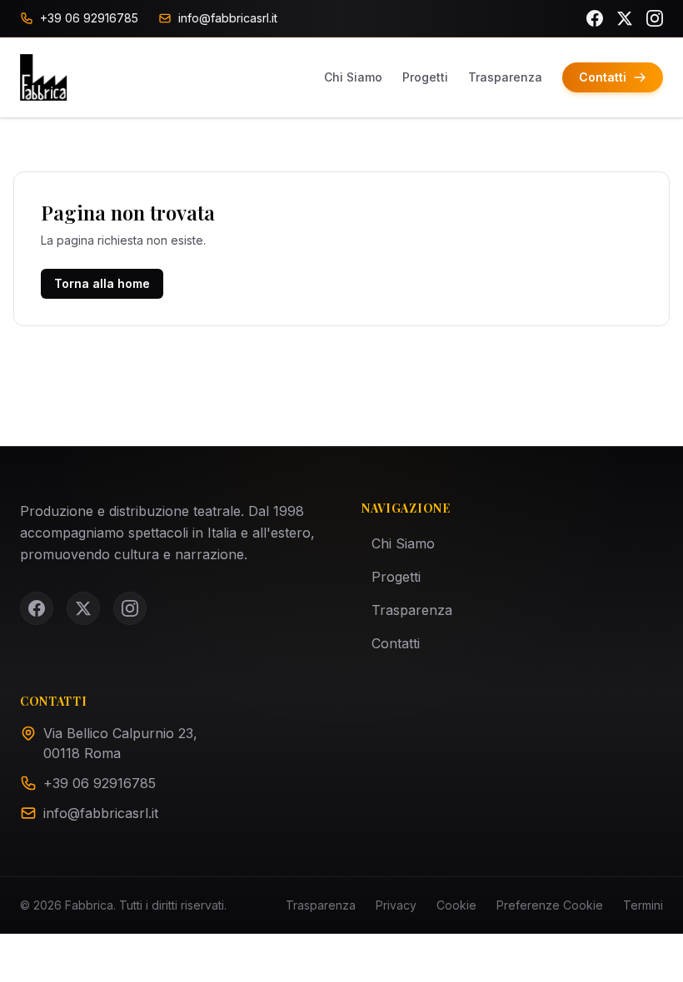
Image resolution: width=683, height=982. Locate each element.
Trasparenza (505, 77)
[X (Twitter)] (624, 18)
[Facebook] (594, 18)
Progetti (425, 77)
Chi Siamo (353, 77)
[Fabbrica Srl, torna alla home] (43, 77)
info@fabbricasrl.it (100, 813)
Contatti (395, 643)
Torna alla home (102, 283)
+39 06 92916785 (99, 783)
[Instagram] (654, 18)
